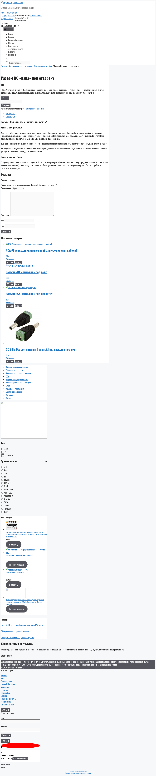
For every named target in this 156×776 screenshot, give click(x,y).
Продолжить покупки (20, 758)
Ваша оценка (6, 188)
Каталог (11, 37)
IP (5, 452)
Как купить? (10, 113)
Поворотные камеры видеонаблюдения (17, 637)
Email (3, 226)
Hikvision (7, 479)
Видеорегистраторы (14, 370)
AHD (6, 448)
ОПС (7, 376)
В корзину (6, 105)
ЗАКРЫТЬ (5, 709)
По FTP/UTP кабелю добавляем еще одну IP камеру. (22, 624)
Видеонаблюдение (15, 40)
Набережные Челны (8, 698)
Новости (11, 51)
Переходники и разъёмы (43, 66)
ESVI (5, 473)
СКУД (8, 385)
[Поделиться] (4, 764)
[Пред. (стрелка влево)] (2, 767)
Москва (4, 675)
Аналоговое (9, 455)
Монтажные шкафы (14, 391)
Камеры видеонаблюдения (17, 366)
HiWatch (7, 483)
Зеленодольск (6, 681)
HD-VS (6, 476)
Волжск (4, 695)
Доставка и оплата (15, 48)
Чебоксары (5, 690)
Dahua (6, 470)
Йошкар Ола (5, 692)
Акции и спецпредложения (17, 379)
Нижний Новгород (8, 684)
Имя (2, 220)
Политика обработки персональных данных (78, 773)
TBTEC (6, 502)
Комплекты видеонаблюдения (18, 373)
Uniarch (7, 512)
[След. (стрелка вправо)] (4, 767)
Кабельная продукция (15, 388)
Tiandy (6, 505)
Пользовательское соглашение (78, 771)
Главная (11, 34)
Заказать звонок (36, 15)
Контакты (12, 54)
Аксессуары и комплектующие (20, 66)
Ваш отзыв (5, 215)
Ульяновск (5, 687)
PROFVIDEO (8, 492)
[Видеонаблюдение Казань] (12, 2)
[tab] (57, 113)
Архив (8, 397)
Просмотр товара (16, 564)
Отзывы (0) (10, 116)
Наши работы (13, 46)
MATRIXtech (8, 489)
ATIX (5, 467)
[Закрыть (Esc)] (2, 764)
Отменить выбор (7, 704)
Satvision (7, 499)
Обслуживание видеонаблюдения (15, 631)
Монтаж (11, 43)
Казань (3, 678)
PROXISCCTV (8, 496)
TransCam (7, 508)
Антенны (9, 394)
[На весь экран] (7, 764)
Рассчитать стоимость (9, 12)
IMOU (6, 486)
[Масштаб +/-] (9, 764)
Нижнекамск (6, 701)
